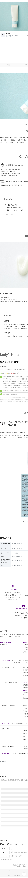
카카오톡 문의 (4, 848)
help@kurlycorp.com (8, 859)
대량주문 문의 (4, 856)
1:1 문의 (26, 780)
